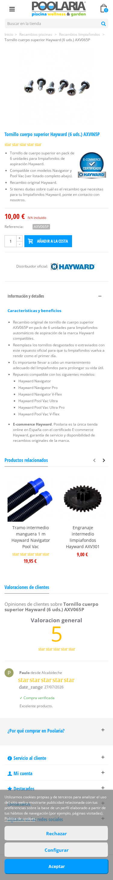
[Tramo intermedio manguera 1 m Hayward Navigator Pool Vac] (31, 499)
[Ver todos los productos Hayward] (73, 266)
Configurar (57, 850)
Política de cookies (20, 818)
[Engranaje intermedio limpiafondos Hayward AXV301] (83, 499)
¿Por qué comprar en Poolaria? (36, 730)
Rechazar (56, 833)
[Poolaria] (59, 8)
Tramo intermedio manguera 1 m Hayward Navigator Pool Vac (30, 537)
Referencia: (14, 226)
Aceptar (57, 866)
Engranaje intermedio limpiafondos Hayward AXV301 (83, 537)
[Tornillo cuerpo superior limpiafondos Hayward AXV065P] (56, 86)
